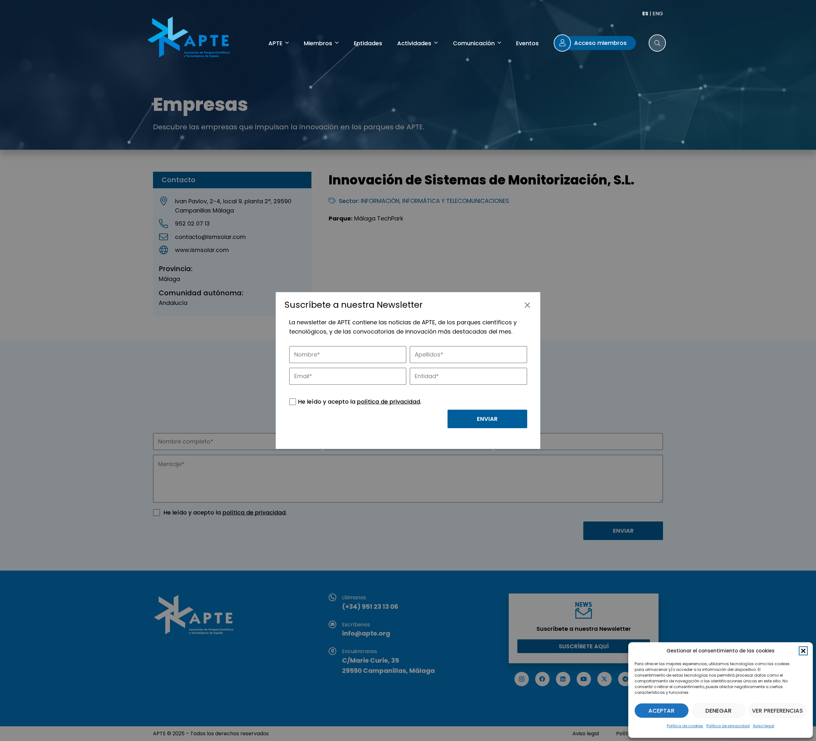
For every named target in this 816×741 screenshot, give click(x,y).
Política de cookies (685, 726)
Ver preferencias (777, 711)
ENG (657, 13)
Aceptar (661, 711)
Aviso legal (763, 726)
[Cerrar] (527, 305)
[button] (803, 651)
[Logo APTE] (189, 38)
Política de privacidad (728, 726)
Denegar (718, 711)
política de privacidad (388, 402)
